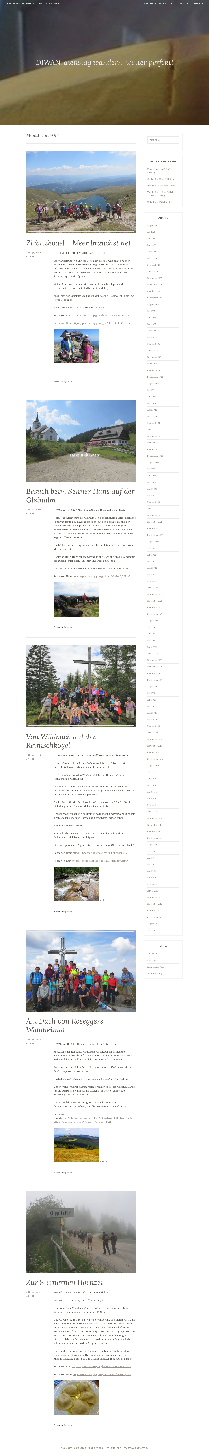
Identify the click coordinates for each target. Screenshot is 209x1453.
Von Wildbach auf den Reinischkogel (61, 741)
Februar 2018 (153, 884)
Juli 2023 (151, 469)
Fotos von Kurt (126, 1117)
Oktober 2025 (153, 291)
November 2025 (154, 284)
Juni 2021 (151, 634)
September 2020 (155, 680)
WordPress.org (154, 973)
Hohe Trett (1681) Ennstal (159, 202)
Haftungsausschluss (158, 3)
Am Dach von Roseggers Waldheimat (64, 1025)
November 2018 (154, 825)
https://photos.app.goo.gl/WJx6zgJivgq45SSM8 (101, 852)
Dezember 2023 (154, 436)
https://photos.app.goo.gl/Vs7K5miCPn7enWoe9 (100, 315)
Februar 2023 (153, 502)
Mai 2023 (151, 482)
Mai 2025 (151, 324)
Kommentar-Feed (155, 967)
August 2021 (153, 620)
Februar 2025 (153, 344)
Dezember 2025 (154, 278)
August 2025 (153, 304)
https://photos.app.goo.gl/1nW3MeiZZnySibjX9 (100, 860)
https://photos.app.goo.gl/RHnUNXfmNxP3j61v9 (102, 1374)
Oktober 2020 (153, 673)
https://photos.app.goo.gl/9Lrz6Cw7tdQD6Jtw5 (101, 576)
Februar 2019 (153, 805)
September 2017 (155, 917)
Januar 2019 (152, 811)
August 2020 (153, 686)
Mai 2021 (151, 640)
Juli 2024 (151, 390)
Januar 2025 (152, 350)
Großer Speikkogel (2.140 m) (160, 179)
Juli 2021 (151, 627)
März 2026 (152, 258)
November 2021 (154, 601)
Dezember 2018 (154, 818)
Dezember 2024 (154, 357)
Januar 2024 (153, 429)
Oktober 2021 (153, 607)
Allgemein (67, 382)
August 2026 (153, 225)
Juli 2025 (151, 311)
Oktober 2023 (153, 449)
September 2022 (155, 535)
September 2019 (155, 759)
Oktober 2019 (153, 752)
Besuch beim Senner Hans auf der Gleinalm (80, 495)
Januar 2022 (152, 587)
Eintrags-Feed (154, 960)
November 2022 (154, 522)
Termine (183, 3)
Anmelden (152, 953)
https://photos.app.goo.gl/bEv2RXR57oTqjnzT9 (88, 1117)
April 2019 (152, 792)
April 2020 (152, 713)
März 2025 (152, 337)
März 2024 (152, 416)
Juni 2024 (151, 396)
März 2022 (152, 574)
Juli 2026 (151, 232)
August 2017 (153, 923)
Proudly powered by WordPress (82, 1448)
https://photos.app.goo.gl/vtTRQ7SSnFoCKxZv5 (101, 323)
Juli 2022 (151, 548)
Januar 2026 (153, 271)
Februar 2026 (153, 265)
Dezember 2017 (154, 897)
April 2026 (152, 251)
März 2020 (152, 719)
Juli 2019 (151, 772)
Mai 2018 (151, 864)
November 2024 (154, 363)
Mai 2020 (151, 706)
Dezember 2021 (154, 594)
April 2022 (152, 568)
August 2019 (153, 765)
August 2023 (153, 462)
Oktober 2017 (153, 910)
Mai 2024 (151, 403)
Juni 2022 (151, 555)
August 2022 (153, 541)
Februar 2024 (153, 423)
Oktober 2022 (153, 528)
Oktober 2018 (153, 831)
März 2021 (152, 647)
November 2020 (154, 666)
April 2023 (152, 489)
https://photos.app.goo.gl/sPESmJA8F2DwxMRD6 (101, 1366)
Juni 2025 (151, 317)
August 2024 (153, 383)
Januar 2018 (152, 891)
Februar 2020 (153, 726)
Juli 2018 (151, 851)
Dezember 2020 (154, 660)
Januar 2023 (152, 508)
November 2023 (154, 442)
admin (30, 257)
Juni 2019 (151, 778)
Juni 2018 (151, 858)
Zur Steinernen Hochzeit (66, 1282)
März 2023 (152, 495)
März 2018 (152, 877)
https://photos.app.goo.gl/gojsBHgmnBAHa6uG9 (83, 1121)
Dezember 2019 (154, 739)
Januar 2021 (152, 653)
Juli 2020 (151, 693)
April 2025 (152, 330)
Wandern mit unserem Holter (161, 185)
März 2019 (152, 798)
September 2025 (155, 298)
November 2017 (154, 904)
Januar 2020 (153, 732)
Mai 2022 (151, 561)
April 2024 (152, 410)
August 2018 (153, 844)
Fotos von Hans (63, 323)
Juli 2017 (151, 930)
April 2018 (152, 871)
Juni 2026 (151, 238)
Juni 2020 (151, 700)
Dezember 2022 (154, 515)
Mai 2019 (151, 785)
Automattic (139, 1448)
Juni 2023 (151, 475)
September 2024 (155, 377)
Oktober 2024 (153, 370)
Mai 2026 (151, 245)
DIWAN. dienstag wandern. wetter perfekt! (32, 3)
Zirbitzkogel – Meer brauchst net (78, 242)
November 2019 (154, 746)
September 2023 (155, 456)
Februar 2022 (153, 581)
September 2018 (155, 838)
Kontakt (199, 3)
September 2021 (155, 614)
